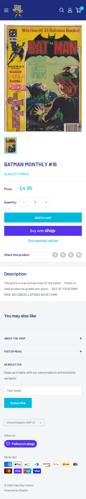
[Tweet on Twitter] (71, 255)
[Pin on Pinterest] (63, 255)
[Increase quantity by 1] (46, 202)
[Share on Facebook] (55, 255)
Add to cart (43, 217)
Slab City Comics (16, 174)
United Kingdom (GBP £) (20, 422)
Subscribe (17, 403)
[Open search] (61, 10)
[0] (78, 10)
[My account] (70, 10)
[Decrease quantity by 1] (24, 202)
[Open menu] (6, 10)
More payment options (43, 240)
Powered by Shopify (16, 490)
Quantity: (10, 202)
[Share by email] (79, 255)
